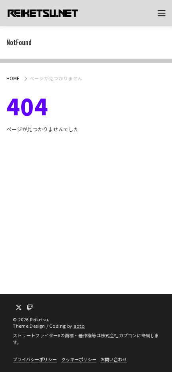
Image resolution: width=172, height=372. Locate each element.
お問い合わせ (113, 359)
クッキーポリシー (78, 359)
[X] (18, 307)
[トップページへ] (42, 13)
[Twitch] (29, 307)
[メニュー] (162, 13)
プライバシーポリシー (35, 359)
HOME (13, 78)
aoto (79, 326)
